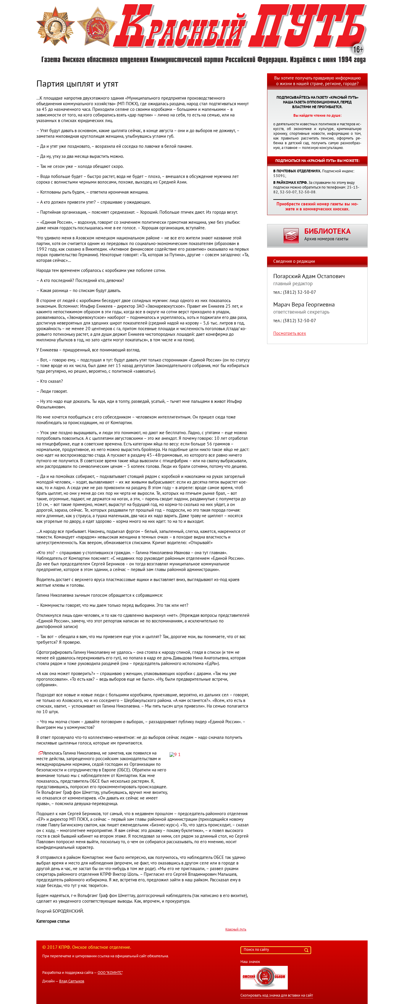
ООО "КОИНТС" (110, 973)
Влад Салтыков (71, 981)
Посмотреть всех (289, 334)
